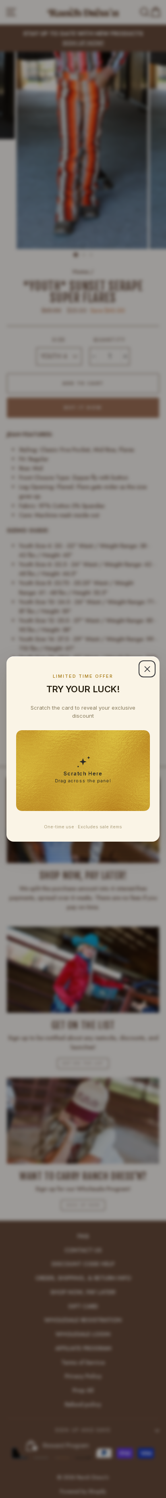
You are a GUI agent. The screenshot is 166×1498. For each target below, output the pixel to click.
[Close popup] (147, 669)
